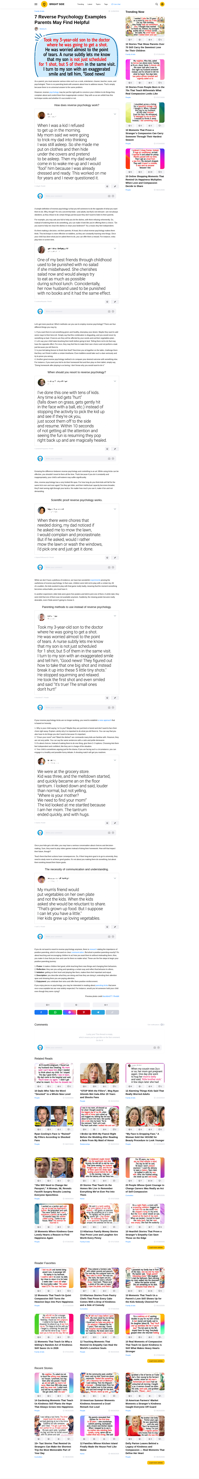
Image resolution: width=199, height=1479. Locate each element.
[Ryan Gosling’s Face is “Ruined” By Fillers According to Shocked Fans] (54, 1117)
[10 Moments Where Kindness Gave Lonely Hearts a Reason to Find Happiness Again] (54, 1214)
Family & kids (39, 11)
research (93, 949)
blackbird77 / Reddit (111, 996)
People (128, 97)
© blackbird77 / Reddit (42, 697)
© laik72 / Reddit (40, 926)
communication (77, 952)
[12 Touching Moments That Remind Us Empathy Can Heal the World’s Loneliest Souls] (99, 1324)
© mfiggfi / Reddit (40, 186)
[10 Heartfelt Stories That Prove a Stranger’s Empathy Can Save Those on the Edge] (145, 1214)
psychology (54, 92)
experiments (95, 580)
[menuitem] (81, 4)
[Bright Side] (52, 4)
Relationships (85, 1144)
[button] (48, 1005)
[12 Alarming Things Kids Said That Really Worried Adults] (145, 1074)
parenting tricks (101, 985)
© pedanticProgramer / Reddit (44, 448)
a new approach (104, 720)
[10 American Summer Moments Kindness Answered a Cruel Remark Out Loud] (99, 1383)
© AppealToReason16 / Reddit (44, 557)
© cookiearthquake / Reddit (43, 301)
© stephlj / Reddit (40, 823)
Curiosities (129, 1195)
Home (82, 1199)
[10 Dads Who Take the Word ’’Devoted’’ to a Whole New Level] (54, 1074)
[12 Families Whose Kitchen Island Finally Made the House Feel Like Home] (99, 1426)
